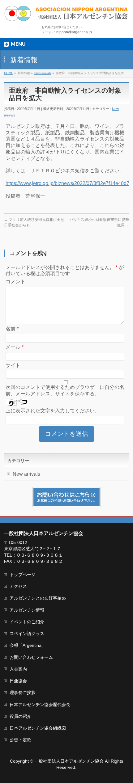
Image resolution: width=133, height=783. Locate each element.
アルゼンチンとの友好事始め (38, 598)
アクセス (18, 586)
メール (15, 347)
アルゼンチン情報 (27, 610)
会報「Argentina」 (28, 645)
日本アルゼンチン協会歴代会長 (40, 704)
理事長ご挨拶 (23, 692)
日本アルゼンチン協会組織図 (38, 728)
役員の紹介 (20, 716)
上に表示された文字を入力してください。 (53, 410)
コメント (15, 281)
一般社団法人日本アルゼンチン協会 (69, 761)
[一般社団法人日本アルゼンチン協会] (66, 14)
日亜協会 (18, 680)
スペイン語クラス (27, 633)
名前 (12, 328)
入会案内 (18, 669)
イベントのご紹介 (27, 621)
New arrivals (26, 474)
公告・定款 (20, 739)
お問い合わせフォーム (31, 657)
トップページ (23, 574)
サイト (13, 365)
